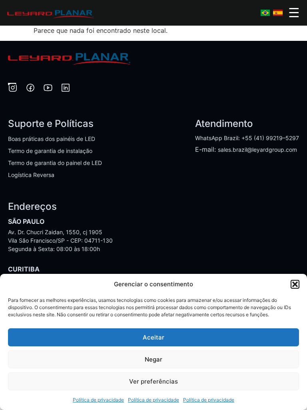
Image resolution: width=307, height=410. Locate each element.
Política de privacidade (98, 400)
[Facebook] (30, 89)
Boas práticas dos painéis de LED (51, 138)
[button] (295, 284)
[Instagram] (13, 89)
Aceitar (153, 337)
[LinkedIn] (65, 89)
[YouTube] (48, 89)
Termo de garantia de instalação (50, 150)
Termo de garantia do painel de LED (55, 162)
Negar (153, 359)
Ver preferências (153, 381)
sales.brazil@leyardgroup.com (257, 149)
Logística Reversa (31, 174)
